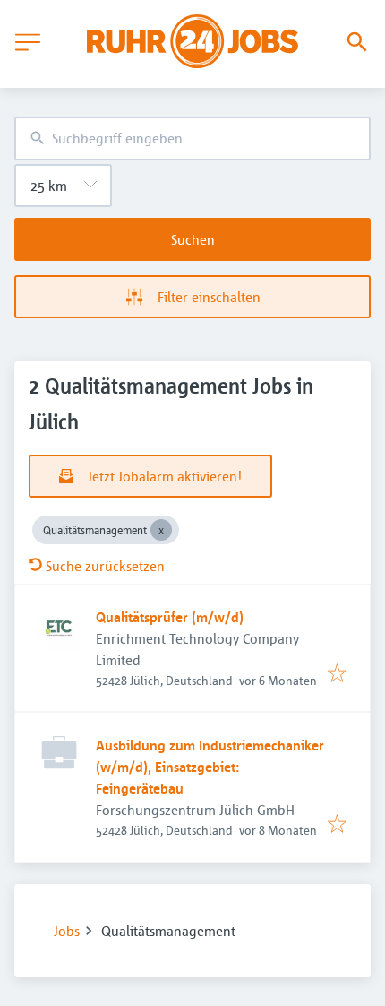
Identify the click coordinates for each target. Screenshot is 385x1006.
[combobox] (192, 138)
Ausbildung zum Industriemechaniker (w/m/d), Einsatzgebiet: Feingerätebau (210, 766)
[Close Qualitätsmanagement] (161, 530)
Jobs (67, 931)
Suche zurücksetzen (105, 566)
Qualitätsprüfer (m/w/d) (170, 617)
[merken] (337, 674)
